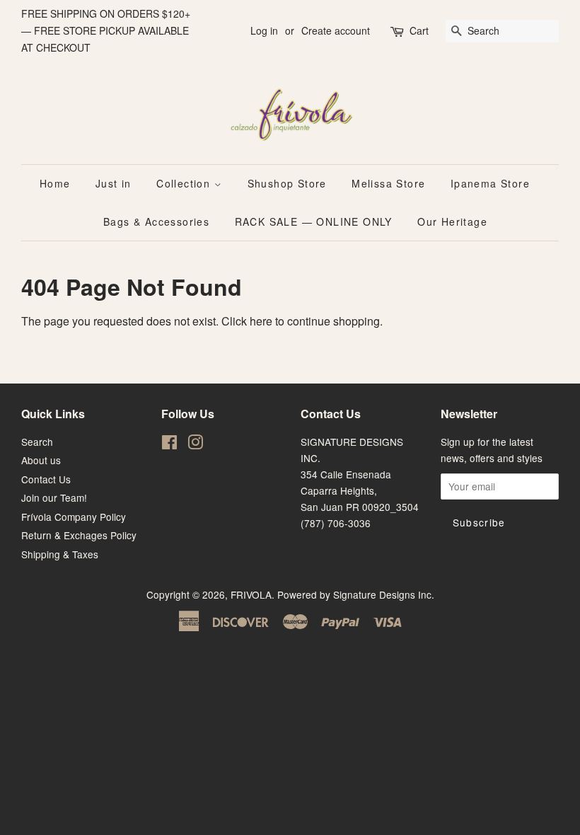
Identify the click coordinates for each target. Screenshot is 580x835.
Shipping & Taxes (59, 554)
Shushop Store (287, 183)
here (261, 321)
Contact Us (46, 479)
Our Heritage (452, 221)
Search (37, 441)
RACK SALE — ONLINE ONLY (314, 221)
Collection (185, 183)
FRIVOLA (251, 594)
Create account (335, 30)
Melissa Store (388, 183)
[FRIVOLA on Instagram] (195, 444)
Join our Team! (54, 497)
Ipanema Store (490, 183)
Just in (113, 183)
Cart (419, 30)
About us (41, 460)
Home (55, 183)
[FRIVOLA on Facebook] (169, 444)
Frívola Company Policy (73, 516)
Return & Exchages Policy (79, 535)
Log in (264, 30)
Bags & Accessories (156, 221)
